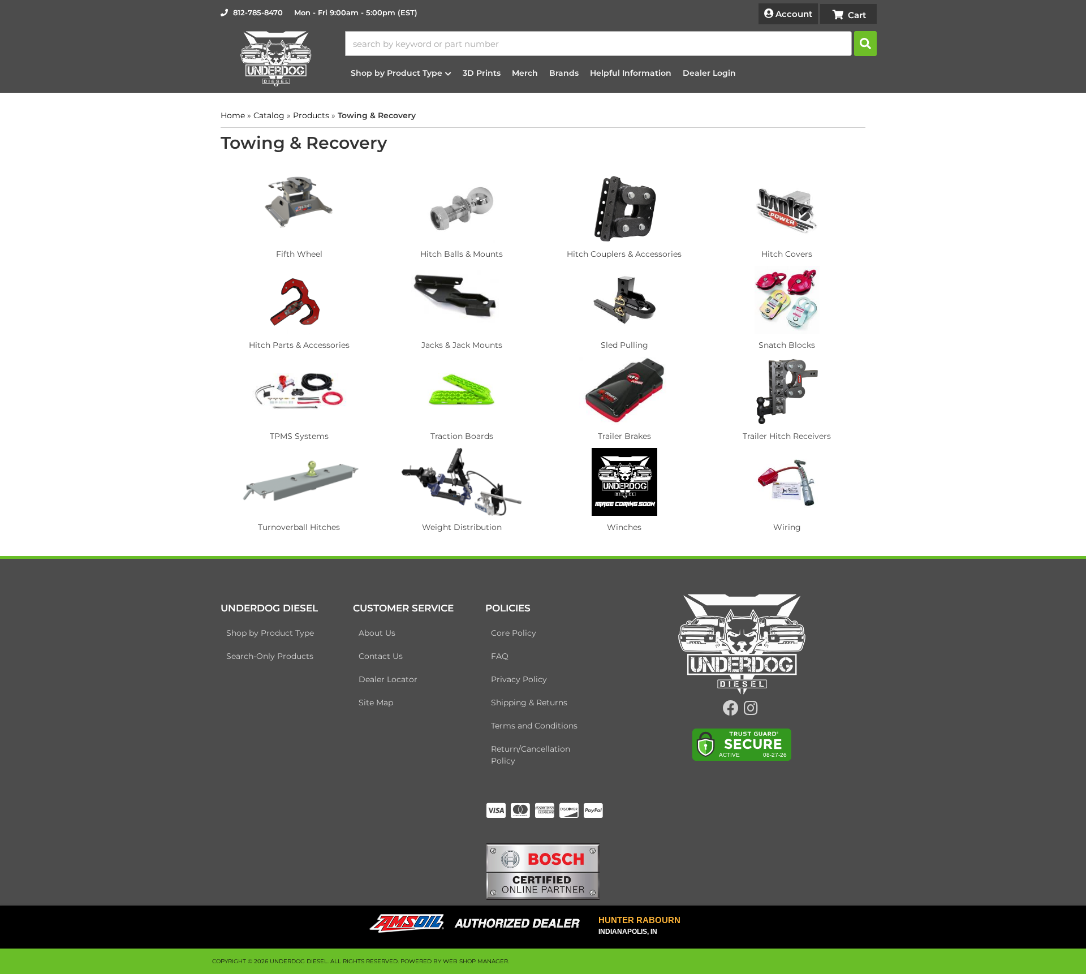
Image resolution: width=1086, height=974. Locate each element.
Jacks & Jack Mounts (461, 345)
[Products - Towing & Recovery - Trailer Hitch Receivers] (787, 390)
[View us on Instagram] (751, 711)
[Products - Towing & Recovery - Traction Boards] (462, 390)
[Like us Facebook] (731, 711)
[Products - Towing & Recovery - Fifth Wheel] (299, 208)
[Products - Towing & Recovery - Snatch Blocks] (787, 299)
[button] (611, 43)
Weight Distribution (462, 527)
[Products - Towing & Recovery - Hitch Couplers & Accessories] (624, 208)
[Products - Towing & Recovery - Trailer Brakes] (624, 390)
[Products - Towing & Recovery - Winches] (624, 481)
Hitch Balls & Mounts (461, 254)
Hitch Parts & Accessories (299, 345)
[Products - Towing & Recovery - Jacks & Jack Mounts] (462, 299)
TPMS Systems (299, 436)
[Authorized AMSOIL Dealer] (478, 923)
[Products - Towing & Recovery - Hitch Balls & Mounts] (462, 208)
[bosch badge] (543, 870)
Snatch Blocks (787, 345)
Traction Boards (461, 436)
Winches (624, 527)
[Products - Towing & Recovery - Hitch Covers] (787, 208)
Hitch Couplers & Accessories (624, 254)
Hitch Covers (786, 254)
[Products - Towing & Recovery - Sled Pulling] (624, 299)
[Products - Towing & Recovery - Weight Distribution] (462, 481)
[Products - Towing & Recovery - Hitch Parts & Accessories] (299, 299)
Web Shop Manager (475, 961)
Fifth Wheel (299, 254)
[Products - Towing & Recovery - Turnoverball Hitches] (299, 481)
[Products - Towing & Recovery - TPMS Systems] (299, 390)
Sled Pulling (624, 345)
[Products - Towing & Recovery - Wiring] (787, 481)
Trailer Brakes (624, 436)
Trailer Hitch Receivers (787, 436)
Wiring (787, 527)
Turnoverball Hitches (299, 527)
